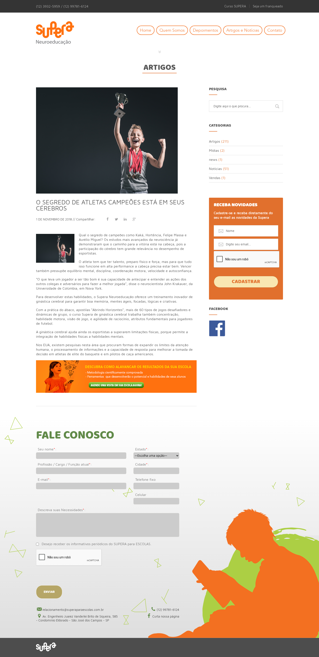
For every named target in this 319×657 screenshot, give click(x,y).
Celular (140, 495)
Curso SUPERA (235, 6)
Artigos (159, 67)
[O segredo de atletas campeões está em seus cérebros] (107, 89)
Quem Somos (172, 30)
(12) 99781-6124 (168, 609)
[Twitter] (116, 219)
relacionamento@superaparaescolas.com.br (73, 609)
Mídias (214, 150)
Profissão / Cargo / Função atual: (65, 464)
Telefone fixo (145, 479)
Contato (274, 30)
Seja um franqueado (268, 6)
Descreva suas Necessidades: (62, 510)
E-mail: (44, 479)
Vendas (214, 178)
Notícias (215, 169)
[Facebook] (107, 219)
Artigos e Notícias (242, 30)
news (213, 159)
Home (145, 30)
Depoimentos (205, 30)
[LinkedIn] (125, 219)
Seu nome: (47, 449)
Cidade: (142, 464)
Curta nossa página (165, 616)
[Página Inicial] (58, 33)
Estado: (142, 449)
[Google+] (134, 219)
